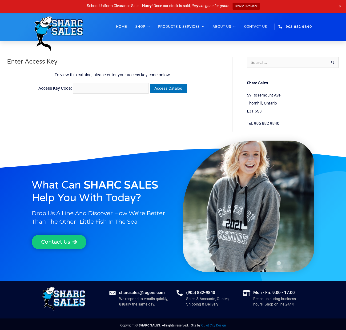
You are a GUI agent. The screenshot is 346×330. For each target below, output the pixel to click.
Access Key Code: (55, 88)
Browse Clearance (246, 6)
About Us (222, 27)
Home (121, 27)
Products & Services (179, 27)
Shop (140, 27)
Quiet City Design (213, 325)
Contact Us (255, 27)
